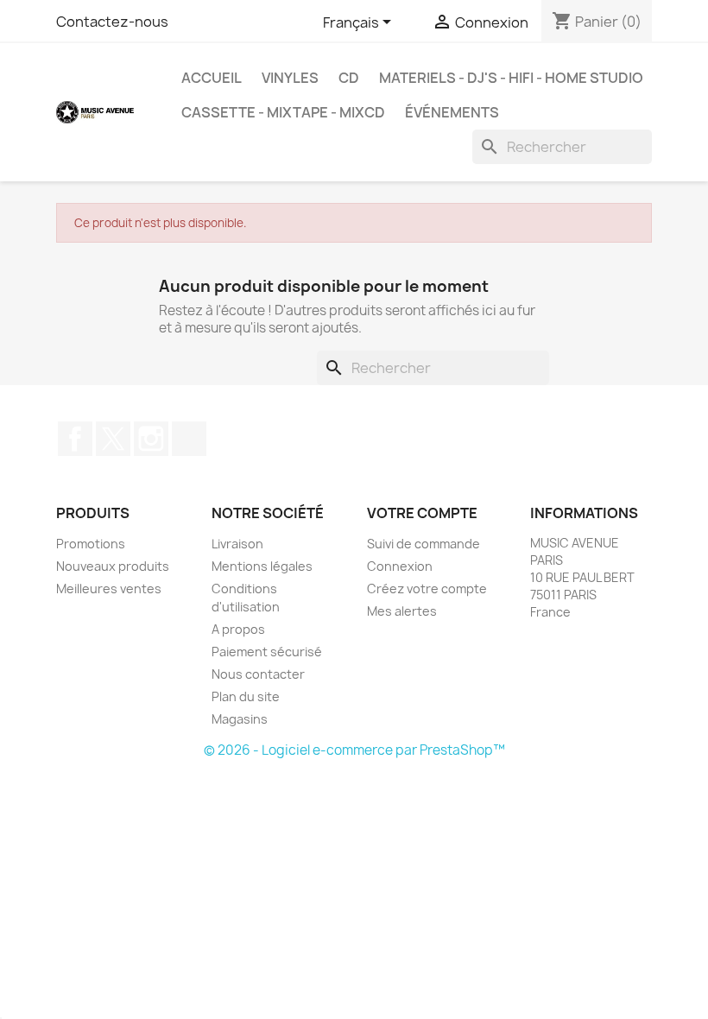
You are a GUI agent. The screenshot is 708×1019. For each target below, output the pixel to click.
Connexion (400, 566)
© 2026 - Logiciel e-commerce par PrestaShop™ (354, 750)
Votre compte (422, 512)
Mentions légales (262, 566)
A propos (238, 629)
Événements (452, 112)
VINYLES (290, 77)
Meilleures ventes (108, 588)
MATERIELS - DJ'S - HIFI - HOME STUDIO (511, 77)
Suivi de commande (423, 543)
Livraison (237, 543)
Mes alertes (402, 611)
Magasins (240, 719)
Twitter (113, 438)
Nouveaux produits (112, 566)
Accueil (211, 77)
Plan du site (246, 696)
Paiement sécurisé (267, 651)
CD (348, 77)
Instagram (151, 438)
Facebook (75, 438)
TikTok (189, 438)
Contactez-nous (112, 21)
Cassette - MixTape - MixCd (283, 112)
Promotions (90, 543)
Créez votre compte (427, 588)
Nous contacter (258, 674)
